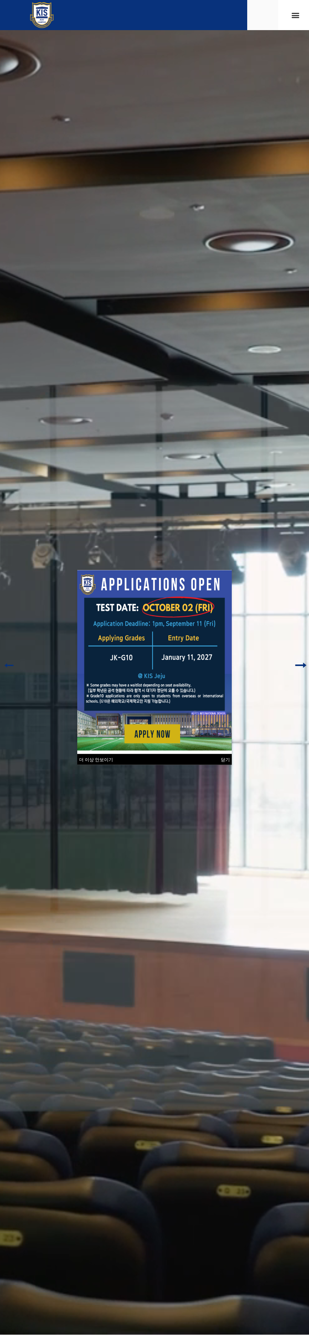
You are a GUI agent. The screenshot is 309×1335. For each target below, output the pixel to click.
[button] (295, 15)
